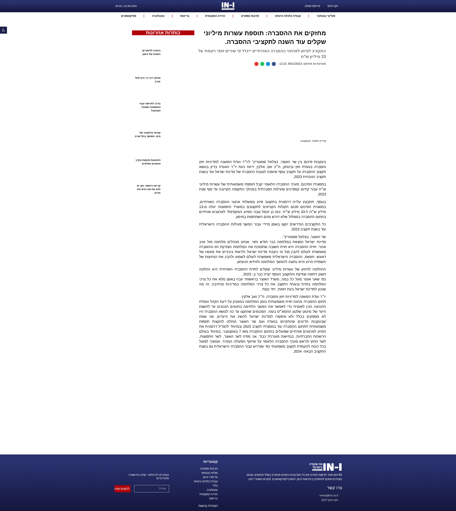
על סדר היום (210, 477)
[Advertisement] (261, 408)
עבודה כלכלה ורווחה (288, 15)
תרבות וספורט (250, 15)
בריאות (184, 15)
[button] (274, 64)
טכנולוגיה (158, 15)
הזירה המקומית (215, 15)
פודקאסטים (128, 15)
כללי (215, 485)
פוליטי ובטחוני (326, 15)
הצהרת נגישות (208, 506)
